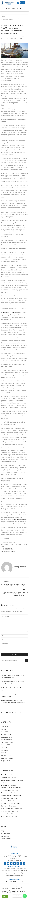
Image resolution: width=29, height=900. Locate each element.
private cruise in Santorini (9, 790)
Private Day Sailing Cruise (10, 793)
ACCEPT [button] (5, 896)
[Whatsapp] (18, 3)
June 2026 (4, 726)
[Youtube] (11, 863)
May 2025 (4, 750)
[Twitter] (21, 863)
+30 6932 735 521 (7, 549)
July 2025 (4, 747)
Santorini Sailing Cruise (9, 806)
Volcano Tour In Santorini (9, 816)
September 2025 (7, 742)
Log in (3, 831)
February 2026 (6, 734)
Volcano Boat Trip (7, 814)
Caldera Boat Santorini (17, 37)
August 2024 (5, 760)
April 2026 (4, 732)
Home (2, 16)
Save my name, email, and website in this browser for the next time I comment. (13, 649)
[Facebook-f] (5, 863)
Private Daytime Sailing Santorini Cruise (14, 873)
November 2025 (6, 740)
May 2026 (4, 729)
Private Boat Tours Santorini (11, 787)
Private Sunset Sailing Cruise (11, 795)
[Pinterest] (18, 863)
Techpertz (5, 37)
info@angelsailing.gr (8, 551)
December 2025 (6, 737)
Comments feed (6, 836)
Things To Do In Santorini (9, 811)
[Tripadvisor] (14, 863)
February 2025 (6, 755)
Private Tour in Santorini (9, 798)
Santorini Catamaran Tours (10, 803)
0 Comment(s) (18, 38)
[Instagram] (8, 863)
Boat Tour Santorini (8, 775)
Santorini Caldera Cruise (9, 801)
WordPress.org (6, 838)
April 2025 (4, 753)
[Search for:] (12, 660)
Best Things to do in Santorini (14, 883)
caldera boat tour (9, 312)
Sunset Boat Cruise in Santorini (11, 808)
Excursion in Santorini (8, 785)
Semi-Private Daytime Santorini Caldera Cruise (14, 870)
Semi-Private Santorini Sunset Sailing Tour (14, 868)
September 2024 (7, 758)
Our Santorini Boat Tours (14, 866)
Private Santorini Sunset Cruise (14, 875)
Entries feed (5, 833)
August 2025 (5, 745)
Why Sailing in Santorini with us (14, 881)
